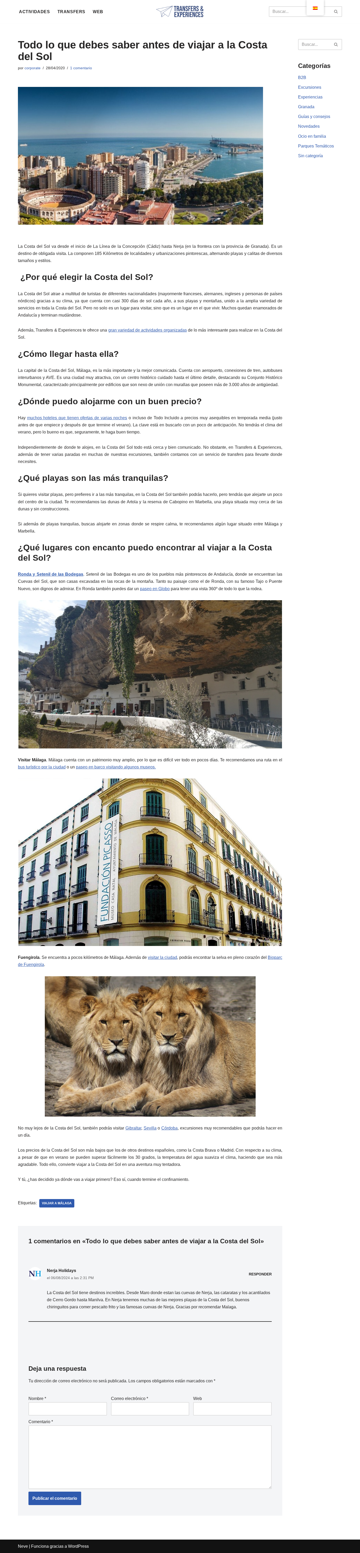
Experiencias (310, 97)
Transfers (71, 11)
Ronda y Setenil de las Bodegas (50, 574)
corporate (33, 68)
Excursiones (309, 87)
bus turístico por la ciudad (42, 767)
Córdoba (169, 1128)
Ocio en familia (312, 136)
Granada (306, 107)
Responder (260, 1274)
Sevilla (150, 1128)
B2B (302, 77)
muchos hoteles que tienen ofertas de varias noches (77, 418)
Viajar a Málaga (57, 1203)
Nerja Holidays (61, 1270)
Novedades (309, 126)
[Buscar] (336, 11)
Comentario (40, 1421)
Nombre (37, 1398)
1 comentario (81, 68)
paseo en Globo (155, 588)
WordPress (78, 1546)
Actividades (34, 11)
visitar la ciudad (162, 957)
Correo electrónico (129, 1398)
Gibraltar (133, 1128)
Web (98, 11)
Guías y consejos (314, 116)
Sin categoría (310, 156)
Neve (23, 1546)
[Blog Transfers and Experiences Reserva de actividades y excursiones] (180, 11)
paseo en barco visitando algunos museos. (116, 767)
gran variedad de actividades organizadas (147, 330)
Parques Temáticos (316, 146)
